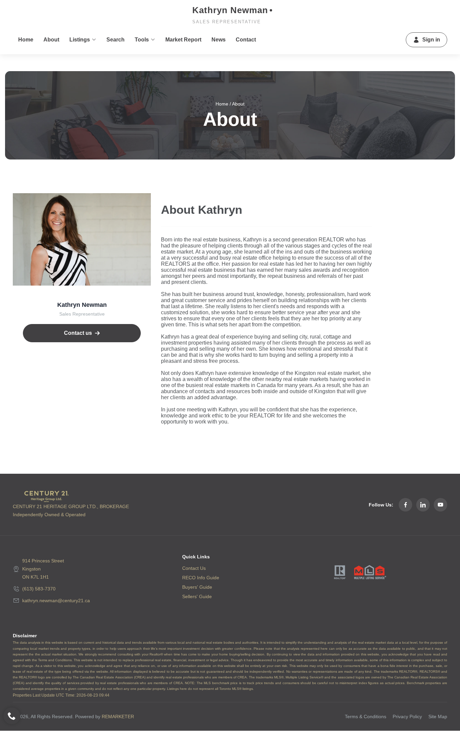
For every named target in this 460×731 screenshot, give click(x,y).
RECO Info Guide (200, 577)
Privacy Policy (407, 716)
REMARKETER (118, 716)
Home (222, 104)
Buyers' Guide (197, 587)
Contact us (78, 333)
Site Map (437, 716)
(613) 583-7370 (39, 588)
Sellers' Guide (197, 596)
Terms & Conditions (365, 716)
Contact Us (194, 568)
